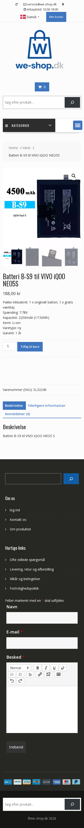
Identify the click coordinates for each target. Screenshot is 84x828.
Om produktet (20, 529)
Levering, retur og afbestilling (32, 569)
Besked (15, 657)
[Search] (71, 478)
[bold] (37, 667)
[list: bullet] (20, 674)
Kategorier (20, 125)
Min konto (56, 17)
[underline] (54, 667)
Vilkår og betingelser (25, 579)
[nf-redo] (20, 681)
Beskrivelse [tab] (14, 405)
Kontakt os (18, 519)
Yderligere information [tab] (46, 405)
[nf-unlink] (48, 674)
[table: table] (58, 674)
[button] (77, 125)
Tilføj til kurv (30, 346)
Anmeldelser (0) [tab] (17, 414)
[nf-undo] (12, 681)
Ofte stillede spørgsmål (27, 559)
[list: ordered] (12, 674)
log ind (15, 510)
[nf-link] (40, 674)
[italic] (46, 667)
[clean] (62, 667)
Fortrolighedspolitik (24, 588)
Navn (11, 606)
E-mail (14, 632)
